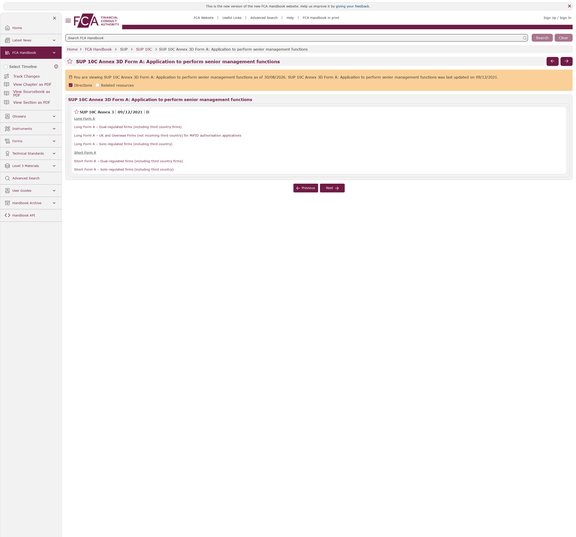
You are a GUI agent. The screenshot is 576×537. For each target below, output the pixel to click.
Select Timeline (23, 66)
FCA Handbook (98, 49)
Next (329, 188)
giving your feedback (352, 6)
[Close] (569, 6)
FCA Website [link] (204, 18)
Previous (308, 188)
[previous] (553, 61)
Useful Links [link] (232, 18)
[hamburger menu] (68, 21)
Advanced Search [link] (264, 18)
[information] (56, 66)
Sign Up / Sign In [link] (558, 18)
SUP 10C (144, 49)
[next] (566, 61)
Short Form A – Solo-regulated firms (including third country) (123, 169)
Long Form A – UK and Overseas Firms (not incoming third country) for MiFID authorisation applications (157, 135)
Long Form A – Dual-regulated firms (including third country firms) (128, 127)
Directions (83, 85)
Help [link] (290, 18)
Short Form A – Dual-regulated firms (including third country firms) (128, 161)
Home (72, 49)
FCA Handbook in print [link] (321, 18)
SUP (124, 49)
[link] (96, 21)
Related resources (117, 85)
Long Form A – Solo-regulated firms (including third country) (123, 144)
